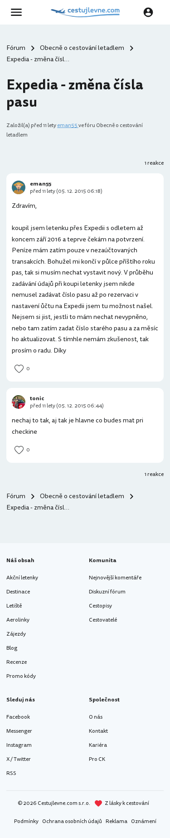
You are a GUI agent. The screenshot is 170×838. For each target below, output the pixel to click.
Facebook (18, 717)
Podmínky (26, 821)
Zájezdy (16, 634)
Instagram (19, 745)
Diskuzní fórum (107, 592)
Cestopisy (100, 606)
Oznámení (143, 821)
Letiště (14, 606)
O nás (95, 717)
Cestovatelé (103, 620)
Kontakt (98, 731)
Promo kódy (21, 676)
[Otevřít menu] (19, 12)
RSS (11, 773)
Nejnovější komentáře (115, 578)
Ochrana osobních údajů (72, 821)
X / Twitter (18, 759)
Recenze (16, 662)
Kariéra (98, 745)
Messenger (19, 731)
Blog (11, 648)
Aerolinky (17, 620)
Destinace (18, 592)
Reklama (116, 821)
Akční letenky (22, 578)
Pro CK (97, 759)
